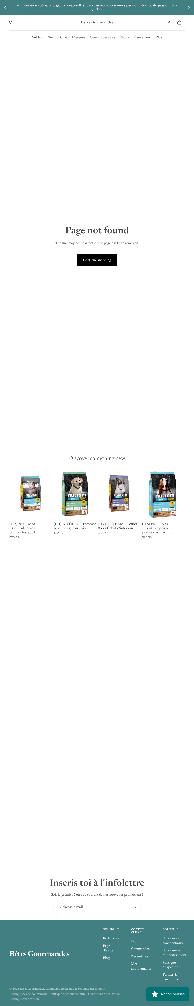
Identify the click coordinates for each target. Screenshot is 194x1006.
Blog (106, 958)
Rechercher (111, 938)
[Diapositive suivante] (189, 7)
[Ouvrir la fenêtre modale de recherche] (11, 22)
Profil (135, 941)
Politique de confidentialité (68, 994)
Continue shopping (97, 260)
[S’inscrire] (134, 907)
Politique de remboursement (28, 994)
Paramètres (139, 956)
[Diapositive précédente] (5, 7)
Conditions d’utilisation (104, 994)
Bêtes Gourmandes (32, 989)
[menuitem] (37, 37)
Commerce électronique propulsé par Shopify (76, 989)
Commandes (140, 949)
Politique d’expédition (24, 999)
